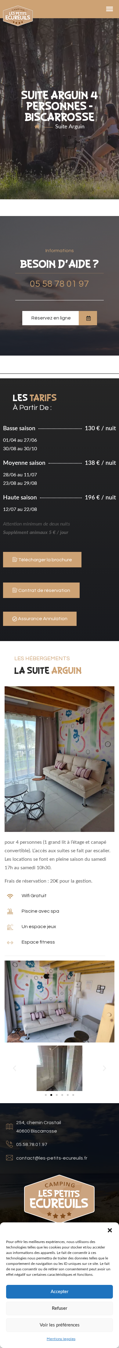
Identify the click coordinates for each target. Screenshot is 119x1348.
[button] (110, 1230)
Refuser (59, 1308)
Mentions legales (61, 1339)
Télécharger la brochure (44, 559)
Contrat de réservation (43, 590)
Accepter (59, 1291)
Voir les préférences (60, 1325)
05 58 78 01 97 (59, 284)
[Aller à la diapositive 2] (51, 1095)
